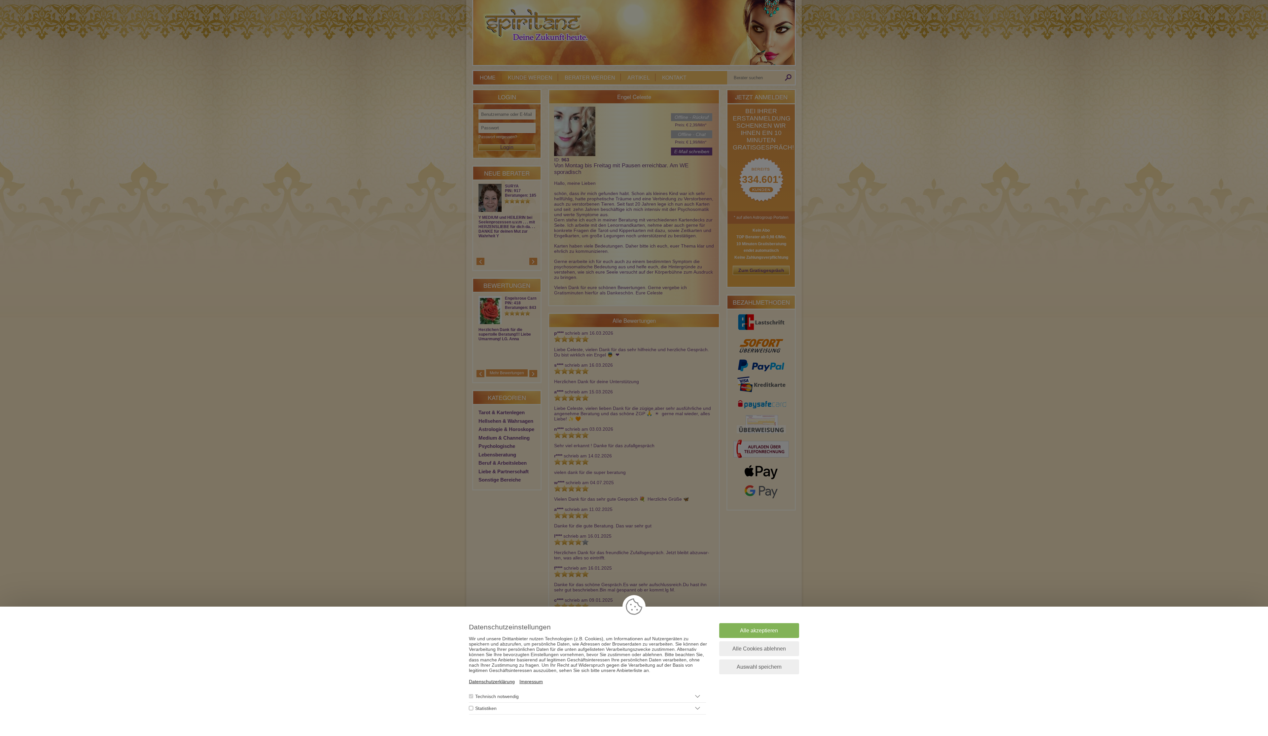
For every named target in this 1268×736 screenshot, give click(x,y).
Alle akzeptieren (759, 630)
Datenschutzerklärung (492, 681)
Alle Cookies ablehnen (759, 649)
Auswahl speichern (759, 667)
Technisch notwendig (497, 696)
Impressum (531, 681)
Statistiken (486, 708)
